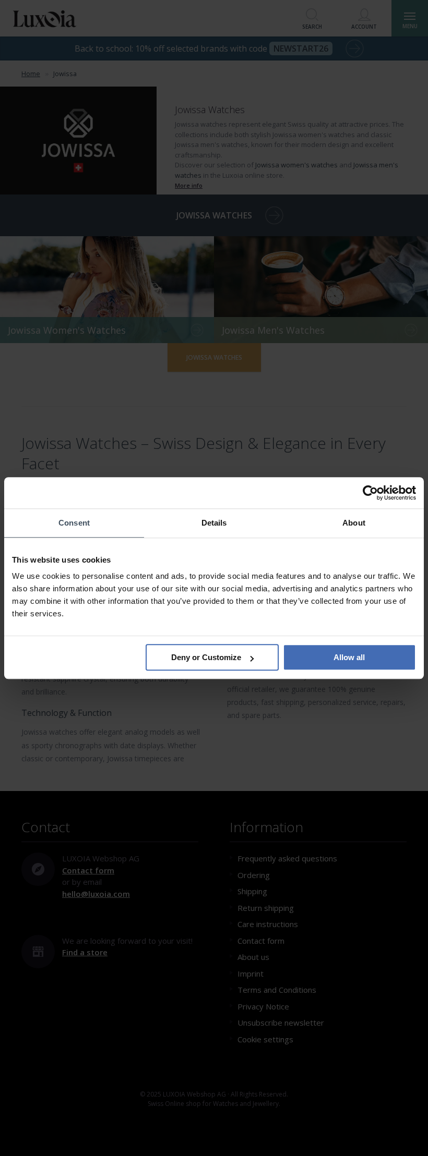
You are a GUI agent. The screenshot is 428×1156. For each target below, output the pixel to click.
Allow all (349, 657)
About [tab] (353, 522)
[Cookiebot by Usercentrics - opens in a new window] (370, 493)
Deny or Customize (206, 657)
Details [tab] (214, 522)
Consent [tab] (74, 522)
